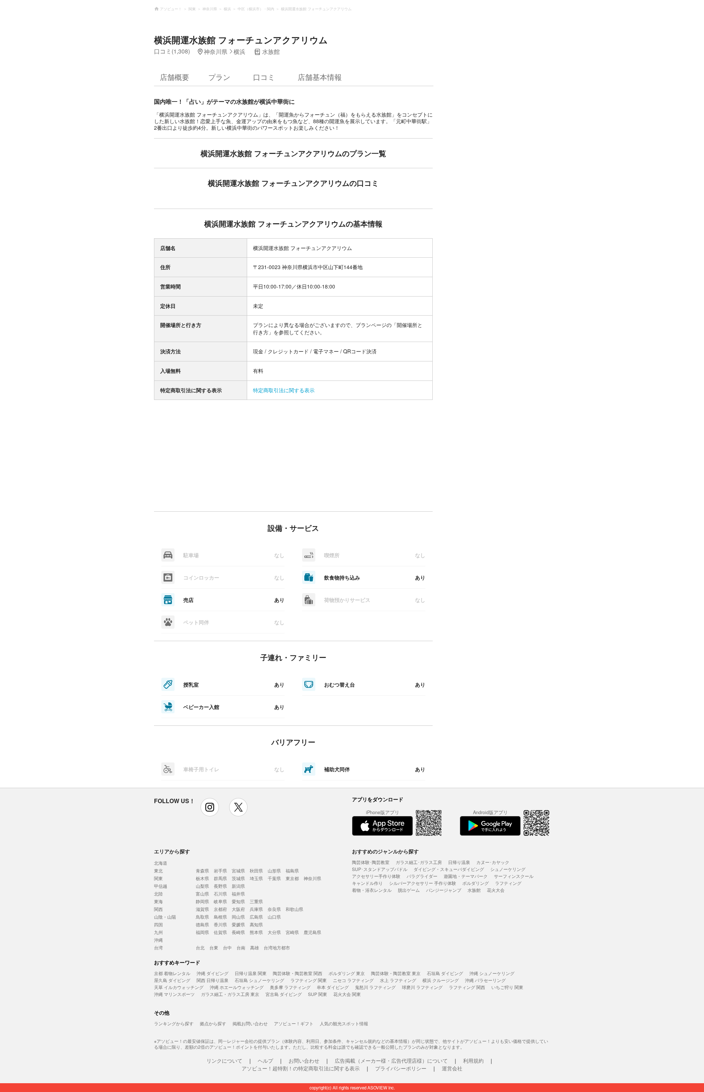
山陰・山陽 (165, 916)
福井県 (238, 893)
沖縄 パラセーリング (485, 980)
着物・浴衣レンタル (372, 890)
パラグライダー (422, 876)
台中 (227, 947)
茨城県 (238, 878)
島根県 (220, 916)
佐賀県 (220, 932)
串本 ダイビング (333, 987)
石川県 (220, 893)
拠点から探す (213, 1023)
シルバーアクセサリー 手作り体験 (422, 883)
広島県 (256, 916)
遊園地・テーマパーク (466, 876)
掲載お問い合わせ (250, 1023)
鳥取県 (202, 916)
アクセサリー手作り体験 (376, 876)
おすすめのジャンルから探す (385, 851)
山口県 (274, 916)
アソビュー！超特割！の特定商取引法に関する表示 (301, 1068)
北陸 (158, 893)
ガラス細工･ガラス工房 (419, 862)
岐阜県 (220, 901)
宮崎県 (292, 932)
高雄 (254, 947)
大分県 (274, 932)
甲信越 (160, 886)
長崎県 (238, 932)
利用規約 (473, 1060)
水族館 (474, 890)
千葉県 (274, 878)
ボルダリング (475, 883)
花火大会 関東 (347, 994)
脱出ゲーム (409, 890)
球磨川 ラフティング (422, 987)
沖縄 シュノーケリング (491, 973)
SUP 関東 (317, 994)
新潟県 (238, 886)
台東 (213, 947)
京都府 (220, 909)
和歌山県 (294, 909)
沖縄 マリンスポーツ (174, 994)
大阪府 (238, 909)
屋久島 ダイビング (172, 980)
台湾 (158, 947)
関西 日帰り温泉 (212, 980)
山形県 (274, 870)
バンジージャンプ (443, 890)
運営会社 (452, 1068)
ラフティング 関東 (308, 980)
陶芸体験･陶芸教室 (370, 862)
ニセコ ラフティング (353, 980)
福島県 (292, 870)
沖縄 (158, 940)
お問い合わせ (304, 1060)
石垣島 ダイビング (445, 973)
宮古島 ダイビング (283, 994)
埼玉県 (256, 878)
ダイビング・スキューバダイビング (449, 869)
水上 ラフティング (398, 980)
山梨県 (202, 886)
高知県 (256, 924)
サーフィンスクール (514, 876)
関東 (158, 878)
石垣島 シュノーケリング (259, 980)
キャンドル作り (367, 883)
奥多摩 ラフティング (290, 987)
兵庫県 (256, 909)
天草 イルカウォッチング (178, 987)
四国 (158, 924)
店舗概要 (174, 76)
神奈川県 (312, 878)
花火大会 (496, 890)
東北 (158, 870)
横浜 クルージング (440, 980)
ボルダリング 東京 (347, 973)
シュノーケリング (507, 869)
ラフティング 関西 (467, 987)
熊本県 (256, 932)
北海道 (160, 863)
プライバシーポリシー (400, 1068)
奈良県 (274, 909)
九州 (158, 932)
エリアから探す (172, 851)
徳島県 (202, 924)
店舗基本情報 (320, 76)
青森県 (202, 870)
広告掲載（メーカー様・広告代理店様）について (391, 1060)
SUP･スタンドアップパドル (379, 869)
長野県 (220, 886)
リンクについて (224, 1060)
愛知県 (238, 901)
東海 (158, 901)
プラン (219, 76)
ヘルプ (265, 1060)
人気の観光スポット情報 (344, 1023)
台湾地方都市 (277, 947)
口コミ (264, 76)
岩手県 (220, 870)
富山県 (202, 893)
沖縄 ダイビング (212, 973)
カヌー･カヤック (492, 862)
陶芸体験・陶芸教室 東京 (396, 973)
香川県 (220, 924)
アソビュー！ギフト (294, 1023)
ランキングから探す (174, 1023)
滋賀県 (202, 909)
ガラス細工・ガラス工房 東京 (230, 994)
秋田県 (256, 870)
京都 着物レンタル (172, 973)
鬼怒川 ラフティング (375, 987)
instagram (210, 807)
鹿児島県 (312, 932)
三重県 (256, 901)
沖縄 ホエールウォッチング (237, 987)
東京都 (292, 878)
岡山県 (238, 916)
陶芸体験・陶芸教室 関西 (297, 973)
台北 (200, 947)
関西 (158, 909)
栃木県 (202, 878)
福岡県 (202, 932)
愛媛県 (238, 924)
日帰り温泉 (459, 862)
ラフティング (508, 883)
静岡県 (202, 901)
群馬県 (220, 878)
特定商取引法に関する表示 (284, 390)
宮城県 (238, 870)
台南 (240, 947)
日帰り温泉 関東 (251, 973)
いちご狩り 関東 (507, 987)
